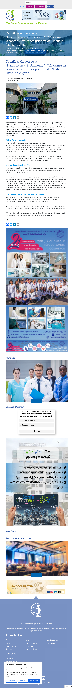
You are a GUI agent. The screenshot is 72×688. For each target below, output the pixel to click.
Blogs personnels (28, 425)
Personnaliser (11, 680)
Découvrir (36, 401)
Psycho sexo (51, 643)
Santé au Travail (31, 643)
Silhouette (29, 646)
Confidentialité (10, 658)
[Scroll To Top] (36, 597)
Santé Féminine (11, 646)
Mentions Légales (11, 661)
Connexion (22, 6)
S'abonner (30, 6)
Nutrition (9, 649)
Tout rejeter (22, 680)
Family (8, 643)
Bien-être (29, 640)
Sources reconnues (28, 421)
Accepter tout (34, 680)
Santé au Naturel (31, 649)
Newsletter (50, 6)
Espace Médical (40, 6)
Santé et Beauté (52, 640)
